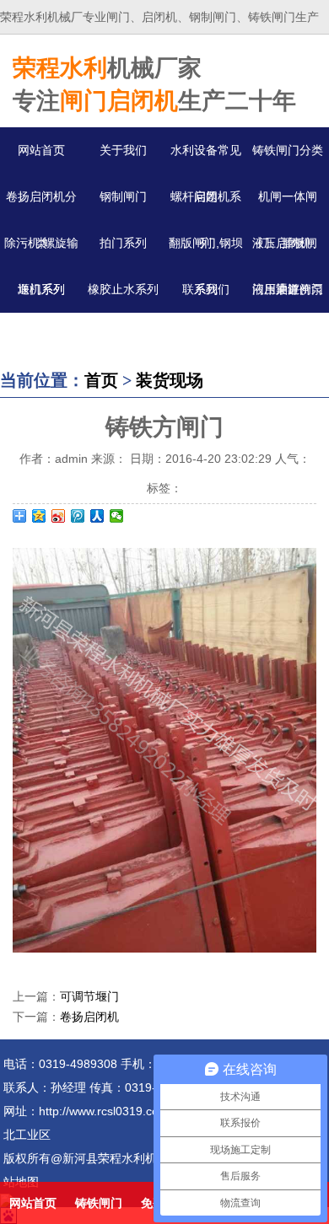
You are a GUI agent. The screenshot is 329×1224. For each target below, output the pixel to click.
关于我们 (123, 150)
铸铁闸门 (98, 1203)
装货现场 (169, 380)
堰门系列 (41, 289)
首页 (101, 380)
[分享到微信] (117, 516)
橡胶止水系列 (123, 289)
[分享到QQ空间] (39, 516)
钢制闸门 (123, 196)
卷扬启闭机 (89, 1016)
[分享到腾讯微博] (78, 516)
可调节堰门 (89, 996)
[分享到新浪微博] (58, 516)
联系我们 (205, 289)
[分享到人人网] (97, 516)
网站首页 (41, 150)
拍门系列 (123, 243)
